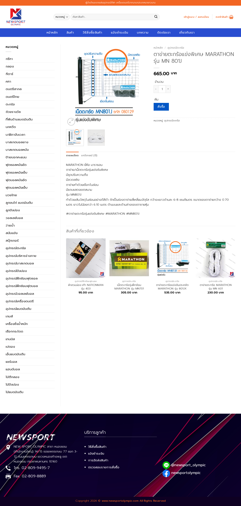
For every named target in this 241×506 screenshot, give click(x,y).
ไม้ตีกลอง (12, 376)
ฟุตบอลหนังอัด (16, 180)
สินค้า (70, 32)
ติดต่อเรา (163, 32)
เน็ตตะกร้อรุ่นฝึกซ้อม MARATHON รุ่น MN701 (129, 287)
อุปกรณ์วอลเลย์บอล (20, 293)
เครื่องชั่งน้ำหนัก (17, 323)
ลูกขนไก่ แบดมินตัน (19, 202)
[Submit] (156, 17)
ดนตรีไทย (12, 96)
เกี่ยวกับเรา (186, 32)
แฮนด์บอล (13, 369)
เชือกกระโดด (14, 331)
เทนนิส (10, 339)
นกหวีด (11, 126)
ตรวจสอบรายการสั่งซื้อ (103, 467)
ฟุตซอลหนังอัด (16, 164)
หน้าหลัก (52, 32)
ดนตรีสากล (14, 89)
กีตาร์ (9, 73)
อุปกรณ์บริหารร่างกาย (21, 255)
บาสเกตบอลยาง (17, 142)
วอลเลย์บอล (14, 217)
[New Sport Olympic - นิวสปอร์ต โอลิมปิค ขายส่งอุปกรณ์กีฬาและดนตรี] (27, 17)
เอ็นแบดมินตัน (15, 354)
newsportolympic (186, 472)
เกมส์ (9, 316)
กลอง (10, 66)
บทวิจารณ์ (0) (89, 155)
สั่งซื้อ (161, 106)
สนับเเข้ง (12, 232)
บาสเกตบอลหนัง (17, 149)
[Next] (141, 85)
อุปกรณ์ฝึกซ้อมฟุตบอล (22, 285)
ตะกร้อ (10, 104)
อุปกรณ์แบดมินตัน (18, 308)
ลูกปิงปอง (13, 210)
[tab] (72, 155)
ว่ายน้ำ (10, 225)
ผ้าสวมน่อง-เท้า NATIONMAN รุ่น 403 (85, 287)
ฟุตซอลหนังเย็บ (16, 172)
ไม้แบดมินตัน (14, 392)
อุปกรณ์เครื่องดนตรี (20, 301)
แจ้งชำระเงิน (119, 32)
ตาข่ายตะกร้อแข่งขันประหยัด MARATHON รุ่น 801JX (172, 287)
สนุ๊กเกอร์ (12, 240)
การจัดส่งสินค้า (98, 460)
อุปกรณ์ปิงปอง (16, 270)
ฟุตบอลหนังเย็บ (16, 187)
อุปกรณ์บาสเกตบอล (20, 263)
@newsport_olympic (188, 465)
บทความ (142, 32)
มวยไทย (11, 195)
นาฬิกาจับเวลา (15, 134)
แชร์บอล (11, 361)
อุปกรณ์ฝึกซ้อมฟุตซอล (22, 278)
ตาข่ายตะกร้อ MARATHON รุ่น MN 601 (216, 287)
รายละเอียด (72, 155)
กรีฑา (9, 58)
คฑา (8, 81)
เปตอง (10, 346)
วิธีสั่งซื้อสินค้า (92, 32)
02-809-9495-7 (36, 468)
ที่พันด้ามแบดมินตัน (19, 119)
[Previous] (72, 85)
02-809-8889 (34, 476)
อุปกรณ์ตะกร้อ (16, 248)
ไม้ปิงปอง (12, 384)
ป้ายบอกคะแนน (16, 157)
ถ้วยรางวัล (13, 111)
